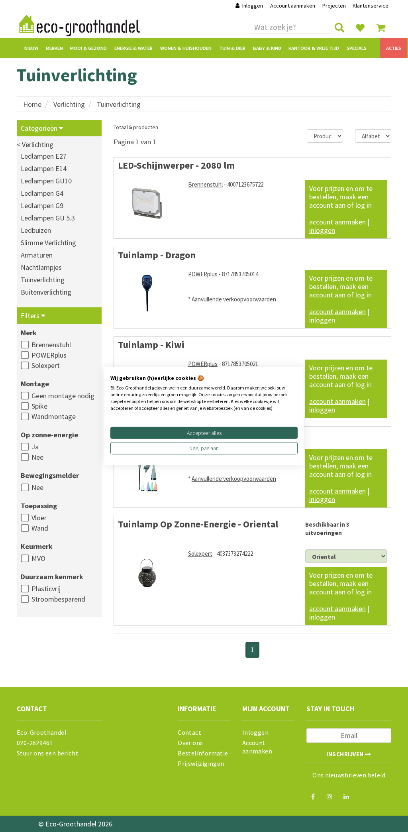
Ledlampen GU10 (46, 180)
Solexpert (45, 365)
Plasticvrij (46, 588)
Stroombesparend (58, 599)
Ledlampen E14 (44, 168)
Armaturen (37, 255)
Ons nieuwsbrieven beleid (348, 775)
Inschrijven (345, 754)
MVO (38, 558)
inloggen (322, 230)
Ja (35, 447)
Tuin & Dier (232, 48)
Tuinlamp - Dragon (157, 255)
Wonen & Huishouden (186, 48)
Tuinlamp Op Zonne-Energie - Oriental (198, 524)
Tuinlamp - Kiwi (151, 344)
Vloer (39, 517)
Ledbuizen (36, 230)
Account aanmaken (293, 5)
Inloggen (252, 5)
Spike (39, 406)
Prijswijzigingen (201, 763)
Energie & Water (133, 48)
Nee (37, 457)
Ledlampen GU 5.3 (48, 217)
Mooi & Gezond (88, 48)
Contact (189, 732)
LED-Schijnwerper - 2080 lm (176, 165)
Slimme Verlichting (48, 242)
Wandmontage (53, 416)
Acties (393, 48)
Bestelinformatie (203, 753)
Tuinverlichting (119, 104)
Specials (357, 48)
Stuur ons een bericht (47, 753)
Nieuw (31, 48)
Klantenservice (370, 5)
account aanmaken (337, 221)
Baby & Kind (267, 48)
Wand (39, 528)
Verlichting (69, 104)
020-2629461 (35, 743)
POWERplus (49, 355)
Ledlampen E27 (44, 156)
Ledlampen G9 (42, 205)
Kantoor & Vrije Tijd (313, 48)
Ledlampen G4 (42, 193)
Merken (54, 48)
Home (32, 104)
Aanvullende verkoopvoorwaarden (234, 299)
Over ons (190, 743)
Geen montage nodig (62, 395)
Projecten (334, 5)
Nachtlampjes (41, 267)
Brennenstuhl (51, 344)
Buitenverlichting (46, 292)
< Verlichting (35, 144)
